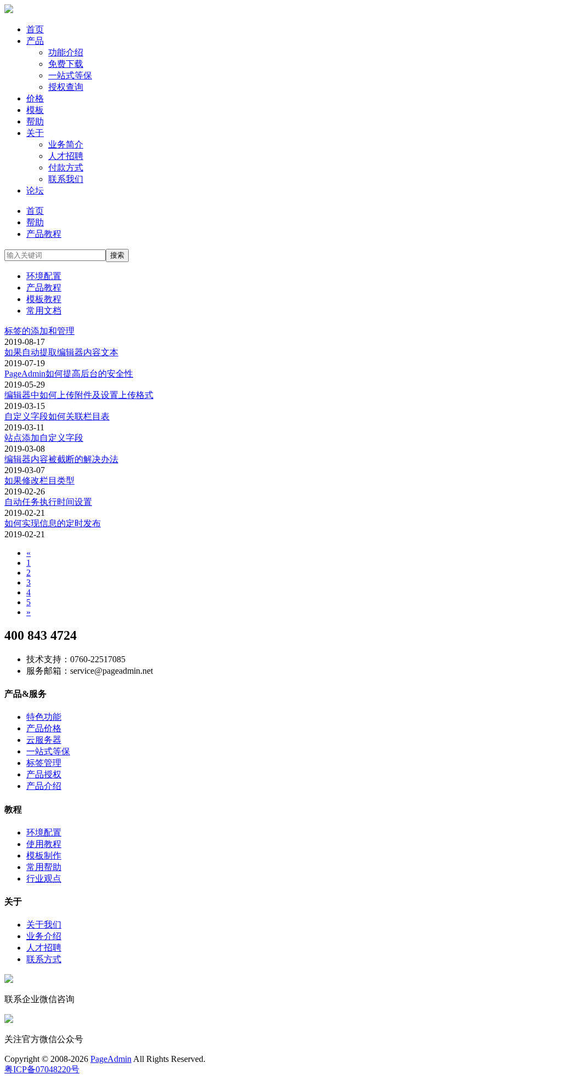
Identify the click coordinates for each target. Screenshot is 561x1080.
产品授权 (43, 774)
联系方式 (43, 959)
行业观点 (43, 878)
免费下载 (65, 64)
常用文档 (43, 310)
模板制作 (43, 855)
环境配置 (43, 276)
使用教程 (43, 844)
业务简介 (65, 144)
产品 (35, 41)
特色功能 (43, 716)
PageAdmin (110, 1059)
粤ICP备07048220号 (41, 1069)
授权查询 (65, 87)
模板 (35, 110)
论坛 (35, 190)
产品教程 (43, 233)
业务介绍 (43, 936)
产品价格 (43, 728)
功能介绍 (65, 52)
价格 (35, 98)
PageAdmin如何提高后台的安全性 (68, 373)
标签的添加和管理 (39, 331)
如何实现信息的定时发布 (52, 523)
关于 (35, 133)
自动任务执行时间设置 (48, 502)
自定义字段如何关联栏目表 (57, 416)
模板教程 (43, 299)
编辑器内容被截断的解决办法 (61, 459)
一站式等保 (70, 75)
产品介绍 (43, 786)
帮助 (35, 121)
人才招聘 (65, 156)
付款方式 (65, 167)
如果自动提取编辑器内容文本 (61, 352)
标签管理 (43, 763)
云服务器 (43, 739)
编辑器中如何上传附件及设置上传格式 (78, 395)
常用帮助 (43, 867)
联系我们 (65, 179)
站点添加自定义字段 (43, 437)
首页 (35, 29)
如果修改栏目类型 (39, 480)
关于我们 (43, 924)
